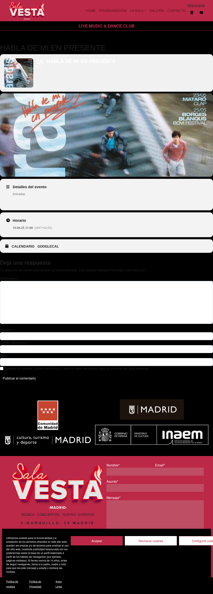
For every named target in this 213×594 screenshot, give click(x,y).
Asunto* (112, 481)
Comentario (9, 278)
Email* (160, 465)
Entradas (19, 194)
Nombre (7, 329)
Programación (113, 10)
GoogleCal (48, 246)
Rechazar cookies (151, 541)
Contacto (176, 10)
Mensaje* (113, 497)
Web (3, 355)
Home (91, 10)
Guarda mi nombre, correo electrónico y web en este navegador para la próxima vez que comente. (77, 368)
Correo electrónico (14, 342)
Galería (157, 10)
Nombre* (113, 465)
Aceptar (97, 541)
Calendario (23, 246)
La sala (137, 10)
